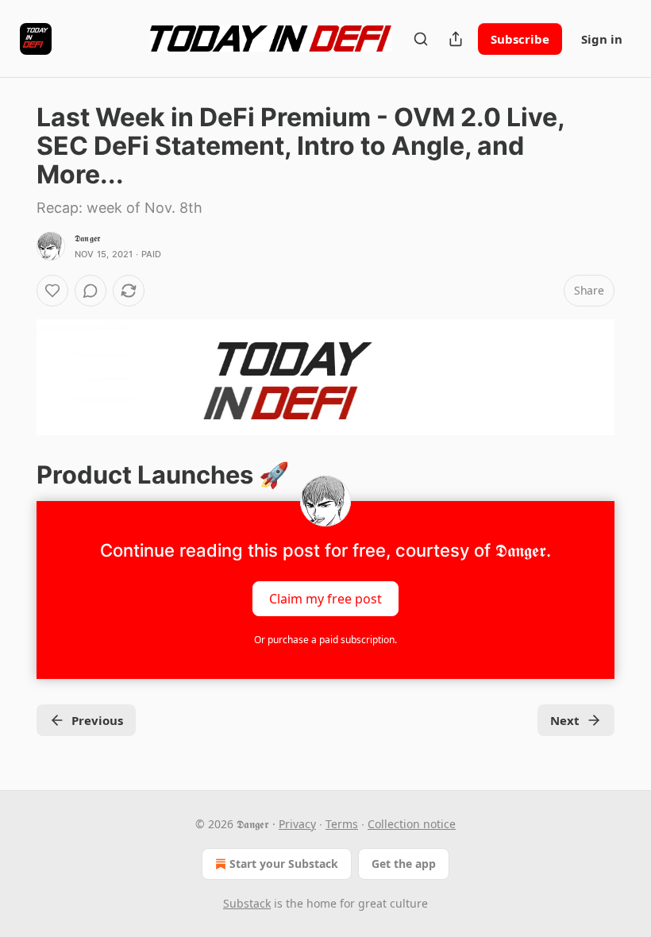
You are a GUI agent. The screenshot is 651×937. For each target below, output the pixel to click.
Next (565, 720)
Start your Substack (283, 863)
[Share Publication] (456, 39)
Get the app (404, 863)
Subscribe (520, 39)
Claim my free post (325, 598)
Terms (342, 823)
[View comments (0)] (90, 291)
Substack (247, 903)
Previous (97, 720)
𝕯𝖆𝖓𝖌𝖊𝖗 (87, 238)
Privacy (297, 823)
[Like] (52, 291)
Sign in (601, 39)
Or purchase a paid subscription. (325, 639)
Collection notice (412, 823)
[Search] (421, 39)
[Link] (14, 475)
